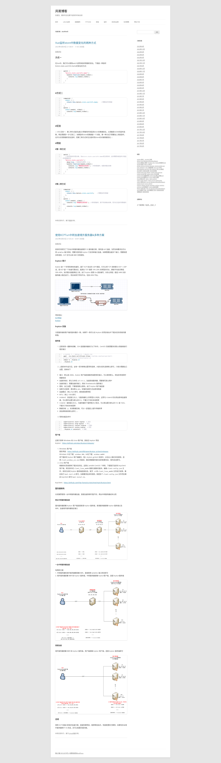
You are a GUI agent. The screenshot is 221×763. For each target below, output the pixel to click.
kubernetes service (156, 172)
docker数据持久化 (160, 163)
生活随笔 (126, 22)
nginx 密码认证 (141, 182)
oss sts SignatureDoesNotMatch (155, 182)
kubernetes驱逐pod (143, 177)
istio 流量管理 (149, 167)
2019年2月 (140, 107)
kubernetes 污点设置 (153, 174)
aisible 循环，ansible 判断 (144, 159)
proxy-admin (148, 184)
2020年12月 (141, 69)
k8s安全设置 (145, 171)
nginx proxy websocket (155, 180)
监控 (105, 22)
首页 (56, 22)
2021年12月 (141, 60)
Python (88, 22)
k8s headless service (143, 169)
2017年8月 (140, 138)
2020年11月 (141, 71)
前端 (97, 22)
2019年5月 (140, 99)
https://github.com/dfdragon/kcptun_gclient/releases (87, 451)
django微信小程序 (142, 163)
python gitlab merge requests (146, 185)
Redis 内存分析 (141, 188)
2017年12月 (141, 129)
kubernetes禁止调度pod (156, 175)
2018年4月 (140, 127)
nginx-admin (153, 179)
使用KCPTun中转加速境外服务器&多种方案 (79, 235)
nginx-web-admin (142, 180)
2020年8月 (140, 77)
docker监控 (140, 164)
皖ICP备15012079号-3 (62, 753)
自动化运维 (115, 22)
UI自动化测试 (160, 190)
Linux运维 (66, 22)
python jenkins (159, 185)
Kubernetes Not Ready (143, 172)
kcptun (58, 320)
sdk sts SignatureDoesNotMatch (155, 188)
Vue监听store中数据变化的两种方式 (75, 42)
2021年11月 (141, 63)
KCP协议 (58, 318)
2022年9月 (140, 52)
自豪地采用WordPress (76, 753)
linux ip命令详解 (154, 177)
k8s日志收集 (153, 171)
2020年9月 (140, 74)
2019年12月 (141, 91)
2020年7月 (140, 80)
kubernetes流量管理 (143, 175)
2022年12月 (141, 49)
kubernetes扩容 (141, 174)
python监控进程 (153, 187)
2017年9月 (140, 135)
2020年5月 (140, 82)
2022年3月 (140, 57)
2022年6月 (140, 55)
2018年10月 (141, 118)
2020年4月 (140, 85)
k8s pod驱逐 (160, 169)
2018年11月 (141, 116)
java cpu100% (158, 167)
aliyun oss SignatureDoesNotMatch (147, 161)
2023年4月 (140, 46)
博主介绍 (137, 22)
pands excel (140, 184)
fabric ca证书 (148, 164)
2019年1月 (140, 110)
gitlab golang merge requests (145, 166)
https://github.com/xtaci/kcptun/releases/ (78, 443)
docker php (151, 163)
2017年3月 (140, 146)
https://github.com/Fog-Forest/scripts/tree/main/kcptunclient (87, 483)
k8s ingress (152, 169)
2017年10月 (141, 132)
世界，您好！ (150, 205)
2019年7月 (140, 96)
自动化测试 (145, 192)
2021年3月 (140, 66)
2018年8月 (140, 124)
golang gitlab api (160, 166)
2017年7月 (140, 141)
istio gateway (141, 167)
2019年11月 (141, 93)
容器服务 (77, 22)
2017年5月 (140, 143)
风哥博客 (61, 11)
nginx (147, 179)
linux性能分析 (141, 179)
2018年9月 (140, 121)
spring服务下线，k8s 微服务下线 (146, 190)
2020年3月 (140, 88)
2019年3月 (140, 105)
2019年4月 (140, 102)
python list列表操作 (142, 187)
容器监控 (139, 192)
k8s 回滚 (139, 171)
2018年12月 (141, 113)
